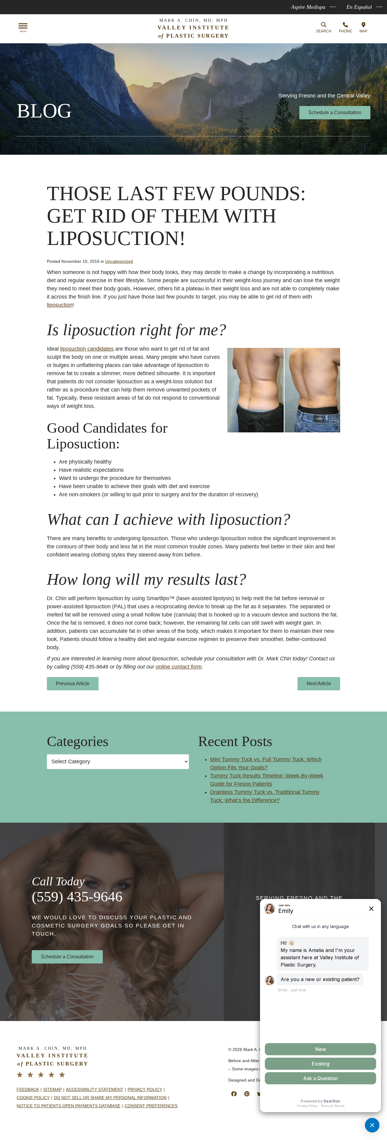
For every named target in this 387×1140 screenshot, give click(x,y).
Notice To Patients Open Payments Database (68, 1105)
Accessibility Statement (94, 1089)
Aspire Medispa (308, 7)
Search (323, 31)
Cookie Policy (33, 1097)
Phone (345, 31)
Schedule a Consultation (334, 112)
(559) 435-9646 (77, 896)
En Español (359, 7)
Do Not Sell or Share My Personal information (110, 1097)
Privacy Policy (145, 1089)
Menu (23, 31)
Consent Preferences (151, 1105)
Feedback (28, 1089)
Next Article (319, 683)
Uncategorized (119, 261)
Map (363, 31)
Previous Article (72, 683)
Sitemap (52, 1089)
